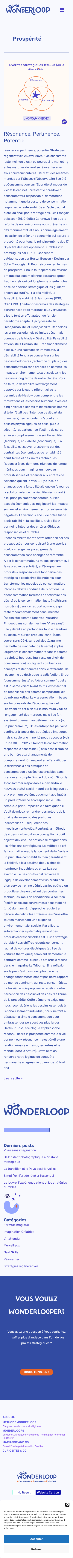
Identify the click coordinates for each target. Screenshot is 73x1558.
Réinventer (11, 1259)
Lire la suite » (13, 1078)
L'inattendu (12, 1238)
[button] (67, 1505)
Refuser (36, 1549)
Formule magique (16, 1225)
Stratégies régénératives (21, 1266)
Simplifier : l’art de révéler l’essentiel (29, 1175)
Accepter (36, 1539)
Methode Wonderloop (19, 1422)
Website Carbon (48, 1492)
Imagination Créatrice (19, 1232)
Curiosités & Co (15, 1451)
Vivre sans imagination (20, 1150)
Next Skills (11, 1252)
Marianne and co (16, 1442)
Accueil (9, 1417)
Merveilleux (12, 1245)
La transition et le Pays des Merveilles (30, 1169)
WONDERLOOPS (13, 1431)
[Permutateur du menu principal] (62, 10)
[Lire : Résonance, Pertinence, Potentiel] (36, 93)
